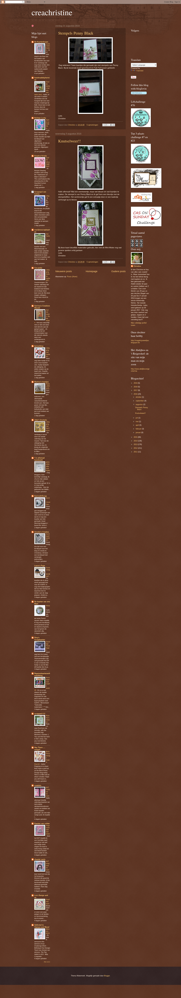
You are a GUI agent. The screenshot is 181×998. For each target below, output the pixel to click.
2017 (136, 390)
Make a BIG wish (48, 386)
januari (138, 432)
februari (139, 429)
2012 (136, 448)
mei (137, 422)
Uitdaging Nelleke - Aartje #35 (48, 275)
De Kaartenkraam (41, 42)
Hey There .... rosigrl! (39, 748)
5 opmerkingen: (93, 125)
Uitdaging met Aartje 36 (48, 352)
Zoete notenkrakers (48, 47)
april (137, 425)
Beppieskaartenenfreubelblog (42, 674)
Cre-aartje (38, 268)
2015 (136, 437)
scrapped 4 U (39, 714)
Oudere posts (118, 271)
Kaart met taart (48, 902)
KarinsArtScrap (40, 496)
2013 (136, 444)
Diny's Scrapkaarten (39, 639)
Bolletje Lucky (40, 118)
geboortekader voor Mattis (48, 466)
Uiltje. (48, 196)
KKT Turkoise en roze (48, 792)
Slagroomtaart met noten (48, 830)
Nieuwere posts (63, 271)
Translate (139, 71)
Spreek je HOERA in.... (47, 124)
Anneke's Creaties (41, 532)
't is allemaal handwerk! (39, 459)
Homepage (91, 271)
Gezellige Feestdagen (48, 646)
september (140, 401)
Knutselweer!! (69, 140)
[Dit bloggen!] (106, 125)
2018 (136, 387)
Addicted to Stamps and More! (41, 926)
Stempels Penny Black (75, 33)
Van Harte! (48, 236)
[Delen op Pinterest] (113, 125)
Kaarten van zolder (42, 824)
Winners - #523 (48, 931)
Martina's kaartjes (41, 382)
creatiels (37, 785)
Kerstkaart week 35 (48, 537)
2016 (136, 394)
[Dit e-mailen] (103, 125)
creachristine (52, 12)
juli (137, 418)
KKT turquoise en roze (48, 865)
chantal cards (39, 859)
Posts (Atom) (72, 277)
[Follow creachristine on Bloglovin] (139, 95)
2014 (136, 441)
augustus (139, 404)
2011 (136, 452)
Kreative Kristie (40, 156)
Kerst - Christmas (48, 501)
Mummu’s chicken (48, 719)
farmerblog (38, 346)
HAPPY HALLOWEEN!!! (48, 162)
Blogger (107, 976)
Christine (137, 266)
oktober (139, 397)
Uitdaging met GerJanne (48, 426)
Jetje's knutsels (40, 420)
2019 (136, 383)
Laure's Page (39, 566)
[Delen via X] (108, 125)
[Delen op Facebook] (111, 125)
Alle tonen (47, 962)
